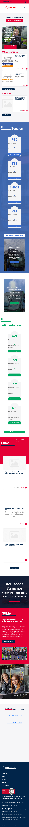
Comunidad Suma (7, 1)
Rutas (3, 776)
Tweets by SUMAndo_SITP (14, 723)
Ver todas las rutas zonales (14, 235)
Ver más (24, 68)
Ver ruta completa (14, 154)
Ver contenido (10, 47)
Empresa (4, 773)
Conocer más (8, 641)
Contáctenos (5, 785)
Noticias (4, 779)
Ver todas (14, 262)
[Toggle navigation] (24, 8)
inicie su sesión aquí (14, 20)
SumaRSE (4, 782)
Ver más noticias (8, 89)
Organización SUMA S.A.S (14, 715)
